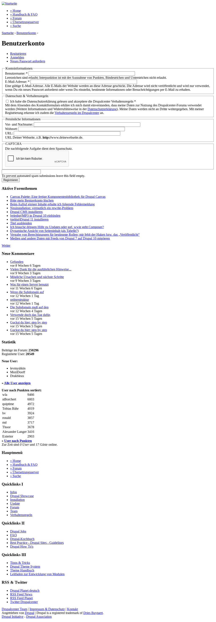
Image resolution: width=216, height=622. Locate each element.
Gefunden (16, 262)
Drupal (29, 613)
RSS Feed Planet (21, 598)
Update (15, 503)
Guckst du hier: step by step (28, 322)
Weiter (6, 245)
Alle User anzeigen (17, 383)
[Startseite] (9, 3)
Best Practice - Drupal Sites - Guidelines (37, 542)
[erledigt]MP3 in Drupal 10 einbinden (35, 215)
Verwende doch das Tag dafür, (30, 315)
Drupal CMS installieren (26, 212)
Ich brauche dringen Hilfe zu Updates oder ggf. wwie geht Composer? (57, 227)
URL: (9, 133)
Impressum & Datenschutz (47, 609)
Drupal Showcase (22, 496)
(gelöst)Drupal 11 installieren (29, 219)
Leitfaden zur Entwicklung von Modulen (37, 574)
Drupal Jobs (18, 531)
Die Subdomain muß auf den (29, 307)
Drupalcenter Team (14, 609)
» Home (15, 10)
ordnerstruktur (19, 299)
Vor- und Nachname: (19, 124)
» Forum (16, 18)
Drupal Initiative (12, 616)
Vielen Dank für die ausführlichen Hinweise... (40, 269)
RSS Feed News (21, 594)
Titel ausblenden (21, 223)
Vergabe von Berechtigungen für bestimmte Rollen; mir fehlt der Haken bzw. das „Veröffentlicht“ (75, 234)
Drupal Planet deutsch (24, 590)
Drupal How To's (21, 546)
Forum (14, 507)
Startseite (8, 33)
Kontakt (72, 609)
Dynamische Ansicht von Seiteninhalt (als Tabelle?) (44, 231)
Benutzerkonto (26, 33)
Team (14, 511)
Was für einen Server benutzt (29, 284)
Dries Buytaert (93, 613)
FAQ (13, 535)
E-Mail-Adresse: (17, 81)
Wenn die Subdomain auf (27, 292)
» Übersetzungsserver (24, 22)
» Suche (15, 26)
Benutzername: (16, 73)
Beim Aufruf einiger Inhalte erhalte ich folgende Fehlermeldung (52, 204)
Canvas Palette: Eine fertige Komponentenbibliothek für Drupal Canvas (57, 196)
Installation (17, 500)
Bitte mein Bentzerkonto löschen (32, 200)
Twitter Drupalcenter (24, 602)
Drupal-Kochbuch (22, 539)
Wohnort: (11, 129)
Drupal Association (39, 616)
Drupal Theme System (25, 566)
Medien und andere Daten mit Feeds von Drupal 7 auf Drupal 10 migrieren (60, 238)
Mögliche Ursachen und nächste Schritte (37, 277)
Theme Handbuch (22, 570)
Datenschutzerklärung (102, 109)
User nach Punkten (18, 441)
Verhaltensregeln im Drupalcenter (77, 113)
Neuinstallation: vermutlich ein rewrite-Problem (41, 208)
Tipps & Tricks (20, 562)
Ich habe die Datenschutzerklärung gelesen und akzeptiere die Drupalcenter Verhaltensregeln (72, 101)
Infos (13, 492)
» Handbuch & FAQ (24, 14)
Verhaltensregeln (21, 515)
